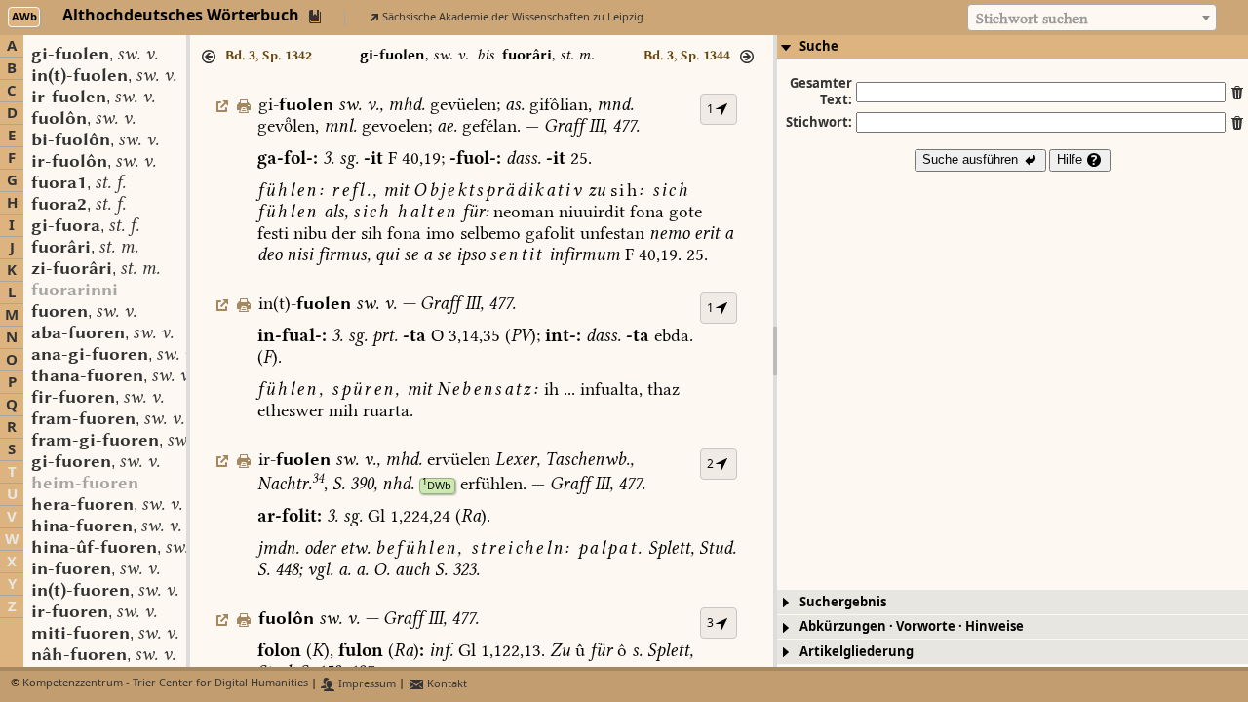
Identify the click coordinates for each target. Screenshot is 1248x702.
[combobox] (1092, 17)
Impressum (365, 684)
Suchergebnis (843, 602)
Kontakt (445, 684)
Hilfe (1071, 159)
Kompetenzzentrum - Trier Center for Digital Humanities (165, 684)
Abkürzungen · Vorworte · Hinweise (912, 626)
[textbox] (1092, 18)
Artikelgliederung (857, 652)
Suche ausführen (972, 159)
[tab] (1012, 46)
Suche (819, 46)
